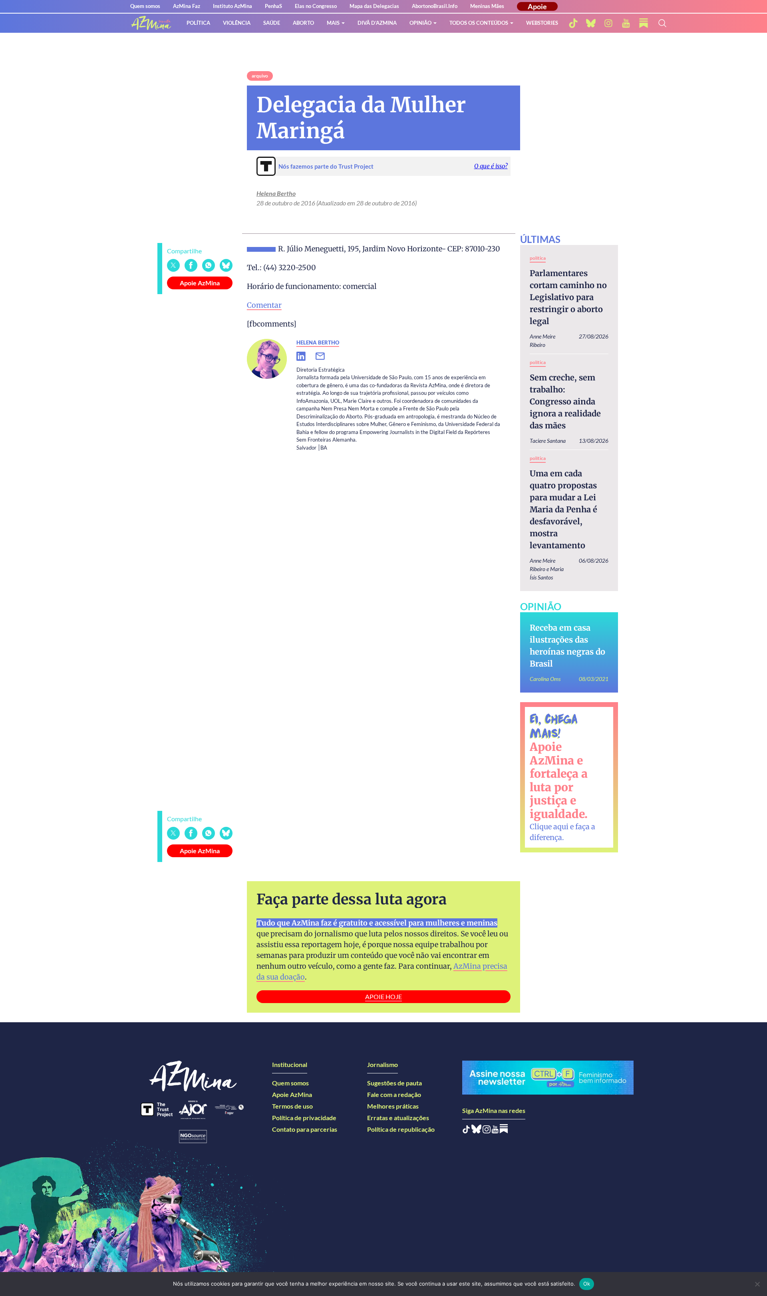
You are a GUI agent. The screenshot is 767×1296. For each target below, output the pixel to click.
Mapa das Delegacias (374, 6)
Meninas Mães (487, 6)
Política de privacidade (304, 1117)
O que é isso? (491, 166)
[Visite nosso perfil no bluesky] (591, 23)
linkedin (306, 356)
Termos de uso (292, 1106)
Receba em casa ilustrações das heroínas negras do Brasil (567, 646)
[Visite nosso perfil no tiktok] (573, 23)
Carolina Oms (545, 678)
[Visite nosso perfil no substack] (643, 23)
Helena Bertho (276, 193)
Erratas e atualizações (398, 1117)
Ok (586, 1283)
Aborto (303, 23)
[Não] (757, 1284)
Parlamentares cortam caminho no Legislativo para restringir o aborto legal (568, 297)
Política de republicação (401, 1129)
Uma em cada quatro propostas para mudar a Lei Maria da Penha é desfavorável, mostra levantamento (563, 509)
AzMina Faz (186, 6)
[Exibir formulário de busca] (662, 23)
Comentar (264, 305)
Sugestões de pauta (394, 1083)
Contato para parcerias (304, 1129)
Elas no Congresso (316, 6)
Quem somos (145, 6)
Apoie (537, 6)
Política (198, 23)
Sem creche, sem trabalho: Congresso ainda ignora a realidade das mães (565, 401)
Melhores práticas (393, 1106)
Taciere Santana (548, 440)
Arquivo (260, 76)
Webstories (542, 23)
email (325, 356)
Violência (236, 23)
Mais (333, 23)
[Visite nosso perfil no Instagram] (487, 1131)
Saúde (271, 23)
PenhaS (273, 6)
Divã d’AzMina (377, 23)
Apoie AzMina (200, 283)
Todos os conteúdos (478, 23)
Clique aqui (549, 826)
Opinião (420, 23)
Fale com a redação (394, 1094)
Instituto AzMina (232, 6)
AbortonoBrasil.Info (434, 6)
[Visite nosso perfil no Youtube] (495, 1131)
